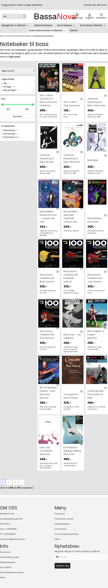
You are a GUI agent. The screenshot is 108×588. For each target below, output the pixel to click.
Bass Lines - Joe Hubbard (72, 336)
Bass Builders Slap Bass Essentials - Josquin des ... (71, 216)
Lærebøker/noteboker (43, 36)
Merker (74, 30)
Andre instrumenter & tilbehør (18, 36)
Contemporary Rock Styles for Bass (95, 394)
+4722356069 (9, 534)
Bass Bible (92, 160)
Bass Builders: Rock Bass (94, 220)
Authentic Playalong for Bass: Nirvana (47, 158)
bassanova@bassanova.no (12, 539)
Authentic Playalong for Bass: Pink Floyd (72, 158)
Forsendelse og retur (64, 519)
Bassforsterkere (43, 25)
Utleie (57, 539)
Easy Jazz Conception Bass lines (46, 451)
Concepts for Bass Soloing (71, 396)
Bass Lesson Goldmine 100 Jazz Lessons (94, 278)
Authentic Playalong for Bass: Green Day (96, 102)
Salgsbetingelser (62, 524)
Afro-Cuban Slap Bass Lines (72, 103)
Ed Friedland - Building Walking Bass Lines (72, 451)
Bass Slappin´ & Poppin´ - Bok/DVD (95, 335)
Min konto (102, 5)
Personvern (60, 514)
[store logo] (55, 16)
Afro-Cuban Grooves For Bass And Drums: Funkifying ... (49, 100)
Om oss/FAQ (60, 529)
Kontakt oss (90, 5)
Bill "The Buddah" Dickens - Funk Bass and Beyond (49, 392)
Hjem (2, 36)
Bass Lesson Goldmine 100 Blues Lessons (47, 278)
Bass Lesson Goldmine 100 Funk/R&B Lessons (71, 276)
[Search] (24, 16)
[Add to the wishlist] (58, 92)
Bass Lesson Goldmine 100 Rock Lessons (47, 335)
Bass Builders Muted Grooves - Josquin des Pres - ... (48, 216)
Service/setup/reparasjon (67, 534)
